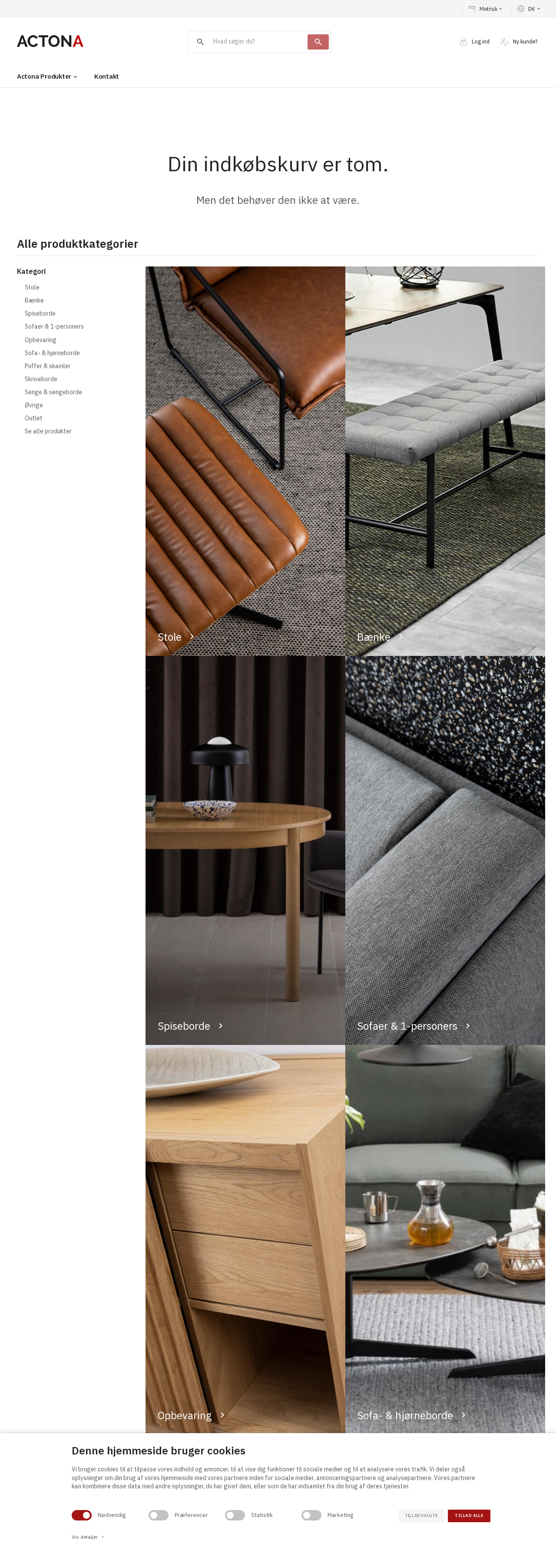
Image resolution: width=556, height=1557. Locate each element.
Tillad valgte (421, 1515)
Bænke (374, 637)
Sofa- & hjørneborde (405, 1415)
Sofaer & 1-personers (407, 1026)
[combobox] (247, 42)
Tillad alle (469, 1515)
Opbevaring (185, 1415)
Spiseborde (184, 1026)
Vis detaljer (88, 1537)
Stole (170, 637)
